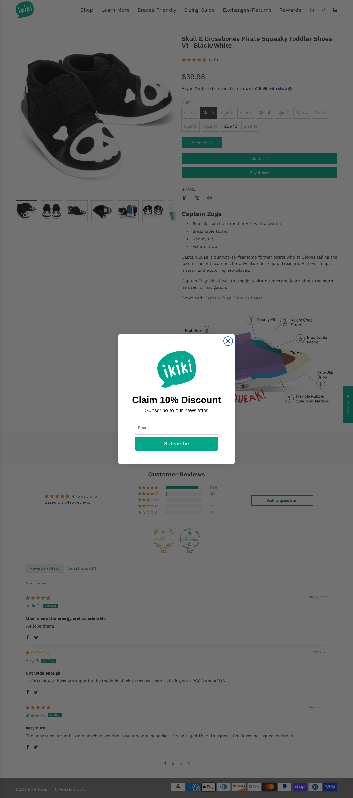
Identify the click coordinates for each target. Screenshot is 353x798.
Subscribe (176, 444)
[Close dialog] (228, 341)
